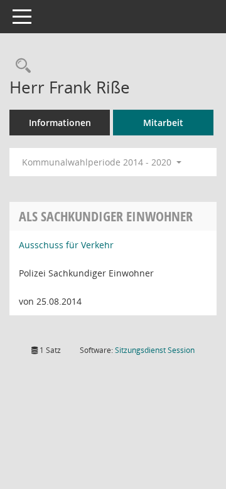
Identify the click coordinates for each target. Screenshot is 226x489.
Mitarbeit (163, 123)
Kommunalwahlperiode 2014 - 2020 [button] (98, 162)
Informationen (60, 123)
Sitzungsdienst (155, 350)
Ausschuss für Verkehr (66, 245)
